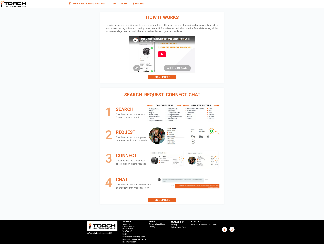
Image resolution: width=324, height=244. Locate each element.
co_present (70, 3)
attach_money (133, 3)
